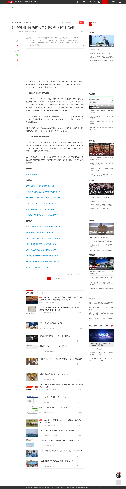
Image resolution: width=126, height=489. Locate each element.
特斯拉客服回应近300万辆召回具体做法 (54, 336)
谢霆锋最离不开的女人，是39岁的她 (99, 208)
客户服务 (67, 487)
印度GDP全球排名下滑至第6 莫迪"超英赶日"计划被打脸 (60, 359)
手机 (90, 326)
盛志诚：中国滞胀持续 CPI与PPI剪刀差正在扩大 (42, 215)
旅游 (95, 326)
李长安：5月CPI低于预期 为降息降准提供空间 (42, 203)
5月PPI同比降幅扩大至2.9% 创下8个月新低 (41, 244)
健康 (106, 326)
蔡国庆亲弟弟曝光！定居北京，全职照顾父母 (102, 205)
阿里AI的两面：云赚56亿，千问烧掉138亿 (101, 241)
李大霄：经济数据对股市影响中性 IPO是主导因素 (43, 192)
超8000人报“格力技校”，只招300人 (52, 397)
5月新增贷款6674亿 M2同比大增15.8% (39, 232)
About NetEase (45, 487)
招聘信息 (62, 487)
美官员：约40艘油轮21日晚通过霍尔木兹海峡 (56, 430)
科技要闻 (92, 220)
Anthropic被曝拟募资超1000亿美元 (99, 237)
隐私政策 (72, 487)
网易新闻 (95, 23)
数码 (112, 326)
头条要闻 (92, 94)
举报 (82, 31)
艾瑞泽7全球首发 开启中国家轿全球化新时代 (101, 288)
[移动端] (78, 2)
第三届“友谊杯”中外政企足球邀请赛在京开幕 (56, 461)
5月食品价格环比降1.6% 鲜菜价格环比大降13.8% (43, 261)
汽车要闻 (92, 255)
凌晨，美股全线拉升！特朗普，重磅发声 (100, 53)
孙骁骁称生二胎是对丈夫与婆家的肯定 (100, 197)
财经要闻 (92, 32)
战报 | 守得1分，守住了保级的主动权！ (54, 346)
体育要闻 (92, 141)
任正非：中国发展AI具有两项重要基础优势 (101, 250)
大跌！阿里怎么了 (94, 49)
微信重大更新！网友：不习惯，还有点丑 (54, 407)
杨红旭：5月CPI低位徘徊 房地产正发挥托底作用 (43, 198)
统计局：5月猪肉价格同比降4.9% (37, 267)
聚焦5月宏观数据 (32, 174)
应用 (21, 1)
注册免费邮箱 (112, 1)
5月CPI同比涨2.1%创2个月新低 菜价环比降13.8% (43, 238)
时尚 (101, 326)
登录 (105, 1)
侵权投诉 (97, 487)
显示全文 (58, 278)
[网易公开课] (84, 2)
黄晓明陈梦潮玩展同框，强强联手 (99, 201)
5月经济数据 (25, 22)
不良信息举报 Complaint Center (82, 487)
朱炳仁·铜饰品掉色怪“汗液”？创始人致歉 (54, 374)
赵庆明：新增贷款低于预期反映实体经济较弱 (41, 186)
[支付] (95, 2)
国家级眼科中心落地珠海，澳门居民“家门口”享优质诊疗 (60, 451)
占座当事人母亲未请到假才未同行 (52, 323)
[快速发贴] (17, 40)
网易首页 (17, 1)
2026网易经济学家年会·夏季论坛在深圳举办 (101, 61)
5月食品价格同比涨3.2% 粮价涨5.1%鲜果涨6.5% (43, 256)
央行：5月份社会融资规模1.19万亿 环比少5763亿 (43, 227)
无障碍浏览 (27, 1)
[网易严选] (90, 2)
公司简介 (52, 487)
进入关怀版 (33, 1)
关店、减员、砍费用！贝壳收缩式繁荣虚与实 (102, 57)
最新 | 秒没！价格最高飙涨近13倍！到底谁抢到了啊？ (59, 440)
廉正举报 (92, 487)
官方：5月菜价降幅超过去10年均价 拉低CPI (41, 250)
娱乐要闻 (92, 180)
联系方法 (57, 487)
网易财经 (19, 22)
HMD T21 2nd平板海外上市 (97, 349)
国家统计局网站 (31, 31)
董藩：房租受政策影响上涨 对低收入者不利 (41, 209)
